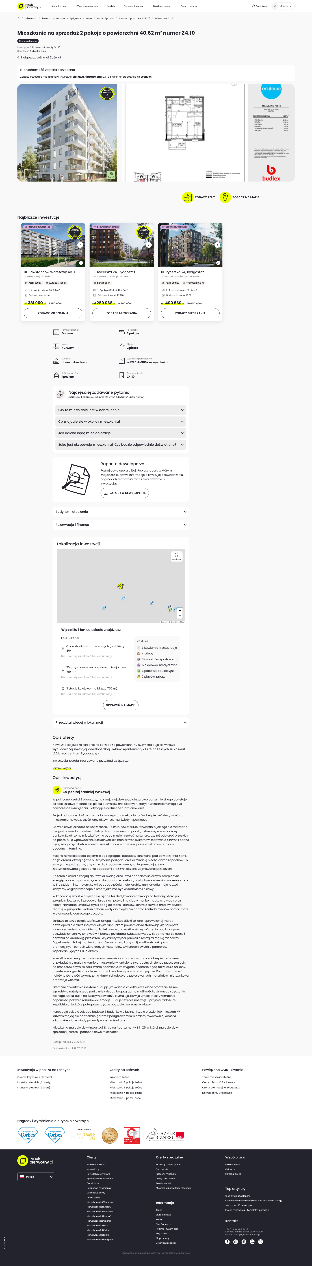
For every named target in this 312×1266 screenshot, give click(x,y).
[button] (80, 245)
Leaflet (164, 622)
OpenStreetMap (177, 622)
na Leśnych (144, 76)
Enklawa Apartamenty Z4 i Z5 (92, 76)
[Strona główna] (18, 18)
